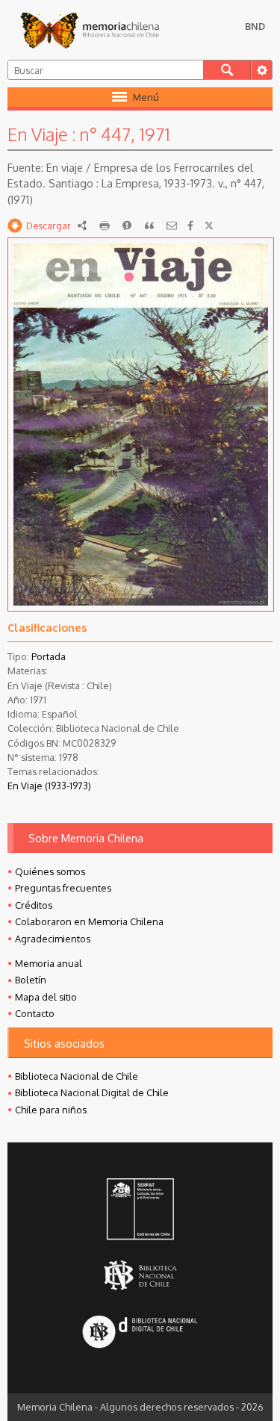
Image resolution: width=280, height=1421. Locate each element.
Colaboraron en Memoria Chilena (89, 921)
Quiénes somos (50, 871)
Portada (48, 656)
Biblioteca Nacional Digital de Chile (92, 1092)
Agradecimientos (52, 939)
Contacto (35, 1013)
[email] (171, 225)
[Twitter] (209, 225)
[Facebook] (190, 225)
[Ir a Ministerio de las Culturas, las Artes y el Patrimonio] (139, 1210)
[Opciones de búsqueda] (261, 69)
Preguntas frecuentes (63, 888)
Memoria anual (48, 963)
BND (255, 26)
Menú (146, 97)
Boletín (30, 980)
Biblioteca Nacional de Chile (76, 1076)
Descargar (48, 225)
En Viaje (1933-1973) (49, 786)
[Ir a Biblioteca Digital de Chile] (139, 1333)
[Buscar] (227, 69)
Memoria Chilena (89, 30)
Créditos (33, 905)
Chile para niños (51, 1110)
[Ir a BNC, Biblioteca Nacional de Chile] (139, 1276)
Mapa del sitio (46, 997)
